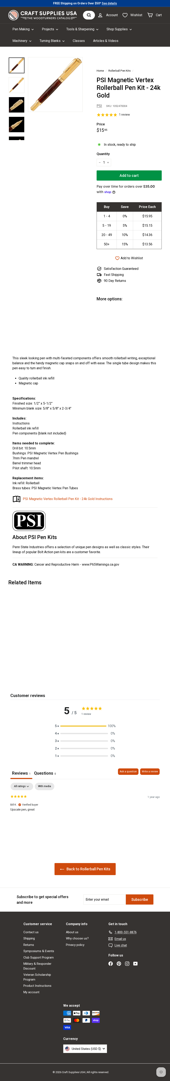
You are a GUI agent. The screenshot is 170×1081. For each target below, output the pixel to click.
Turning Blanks (50, 41)
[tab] (45, 773)
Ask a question (128, 771)
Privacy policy (75, 945)
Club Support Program (38, 957)
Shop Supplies (118, 29)
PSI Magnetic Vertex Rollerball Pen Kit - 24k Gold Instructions (68, 499)
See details (109, 3)
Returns (28, 945)
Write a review (150, 771)
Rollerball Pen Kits (119, 70)
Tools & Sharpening (80, 29)
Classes (79, 41)
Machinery (20, 41)
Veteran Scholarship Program (37, 977)
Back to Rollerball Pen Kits (88, 869)
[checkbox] (44, 786)
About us (72, 932)
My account (31, 992)
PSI (99, 106)
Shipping (29, 938)
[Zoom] (55, 84)
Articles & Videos (105, 41)
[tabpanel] (85, 809)
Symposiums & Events (38, 951)
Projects (48, 29)
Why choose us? (77, 938)
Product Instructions (37, 986)
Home (100, 70)
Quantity (103, 154)
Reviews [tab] (21, 773)
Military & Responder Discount (37, 966)
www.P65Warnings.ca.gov (100, 564)
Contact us (31, 932)
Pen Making (21, 29)
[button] (85, 726)
